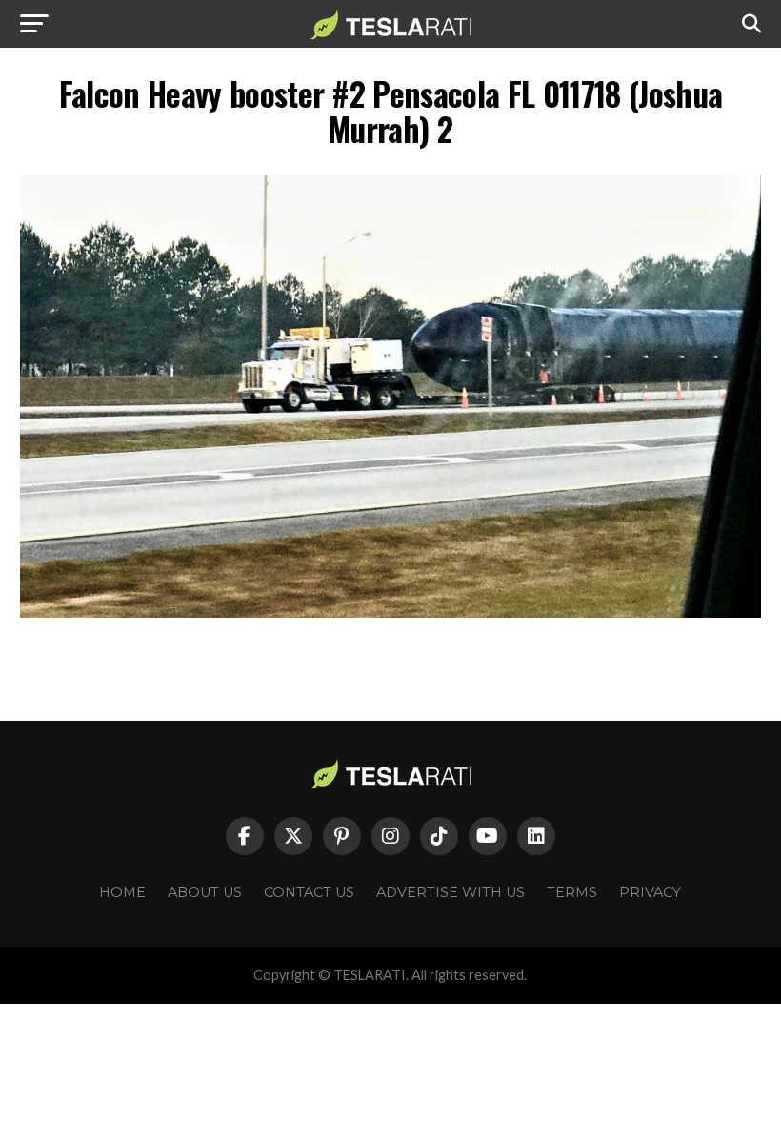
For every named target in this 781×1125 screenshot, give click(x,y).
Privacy (650, 892)
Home (122, 892)
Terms (572, 892)
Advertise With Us (450, 892)
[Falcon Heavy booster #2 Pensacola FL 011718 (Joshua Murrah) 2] (390, 612)
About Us (205, 892)
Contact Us (309, 892)
